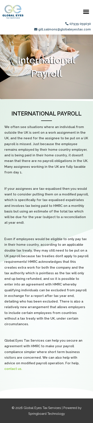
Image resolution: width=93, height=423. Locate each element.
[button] (86, 11)
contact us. (13, 369)
